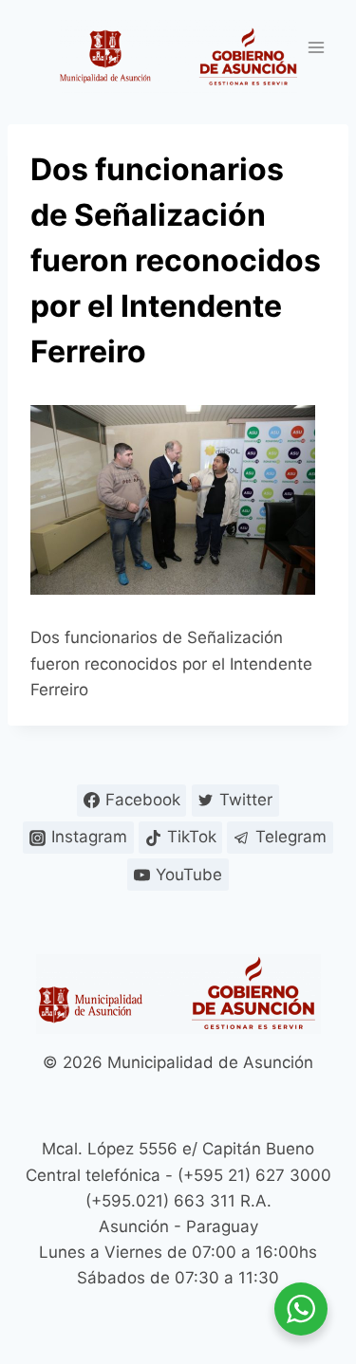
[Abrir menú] (315, 47)
